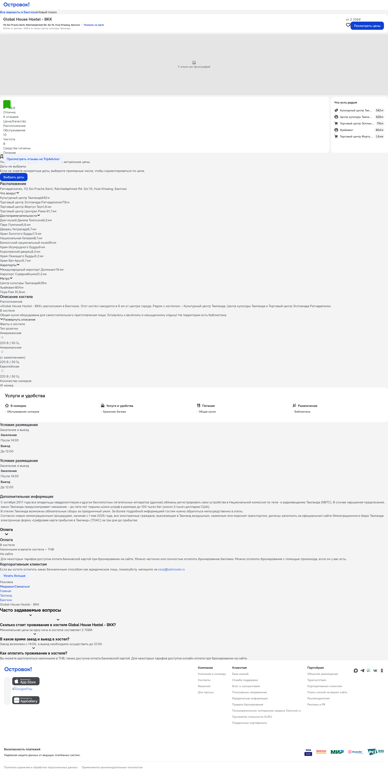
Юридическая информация (250, 698)
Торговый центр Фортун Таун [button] (21, 207)
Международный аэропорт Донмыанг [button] (28, 269)
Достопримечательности (18, 216)
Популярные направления (249, 692)
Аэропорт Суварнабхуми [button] (18, 274)
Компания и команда (212, 674)
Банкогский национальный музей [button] (25, 242)
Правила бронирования (247, 704)
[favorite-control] (348, 25)
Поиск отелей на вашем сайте (327, 692)
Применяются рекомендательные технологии (112, 767)
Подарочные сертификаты (249, 723)
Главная (5, 591)
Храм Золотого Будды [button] (16, 233)
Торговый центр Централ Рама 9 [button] (24, 211)
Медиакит (7, 586)
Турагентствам (316, 680)
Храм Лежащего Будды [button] (17, 256)
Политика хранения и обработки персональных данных (41, 767)
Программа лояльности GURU (252, 717)
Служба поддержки (245, 680)
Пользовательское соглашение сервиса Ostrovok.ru (266, 710)
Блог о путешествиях (246, 686)
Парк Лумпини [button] (11, 225)
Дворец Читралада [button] (14, 229)
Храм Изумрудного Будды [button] (19, 247)
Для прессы (206, 692)
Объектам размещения (322, 674)
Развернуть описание (19, 319)
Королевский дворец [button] (15, 251)
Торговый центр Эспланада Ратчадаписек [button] (31, 202)
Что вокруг (8, 193)
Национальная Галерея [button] (17, 238)
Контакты (204, 680)
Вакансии (204, 686)
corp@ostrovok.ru (171, 569)
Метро (5, 278)
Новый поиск (47, 12)
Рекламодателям (318, 698)
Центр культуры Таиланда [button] (19, 283)
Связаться (22, 586)
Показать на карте (94, 24)
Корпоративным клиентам (324, 686)
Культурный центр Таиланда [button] (21, 198)
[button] (164, 105)
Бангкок (6, 600)
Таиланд (6, 595)
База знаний (240, 674)
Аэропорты (8, 265)
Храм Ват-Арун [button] (11, 260)
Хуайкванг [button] (7, 287)
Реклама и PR (316, 704)
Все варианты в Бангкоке (18, 12)
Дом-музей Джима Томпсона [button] (21, 220)
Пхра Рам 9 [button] (8, 292)
